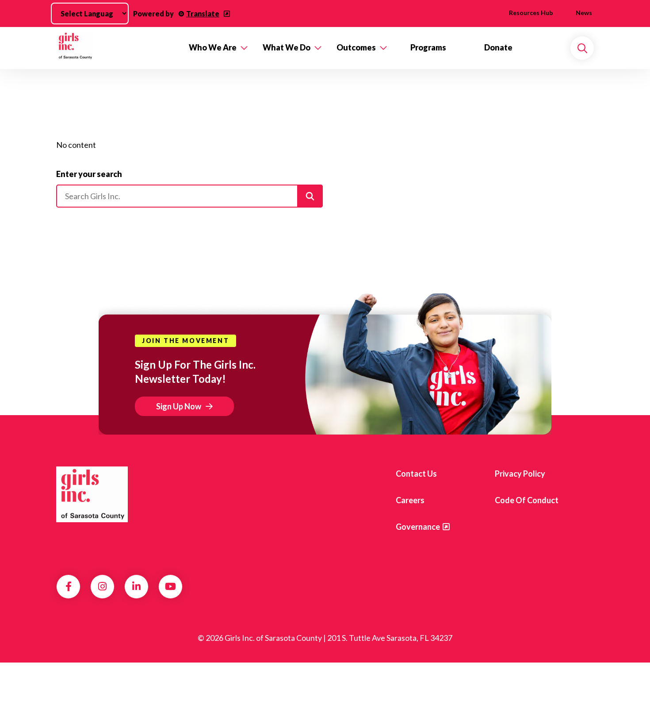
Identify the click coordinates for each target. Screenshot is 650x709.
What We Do (286, 47)
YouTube (170, 586)
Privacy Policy (520, 473)
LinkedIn (136, 586)
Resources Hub (531, 12)
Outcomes (356, 47)
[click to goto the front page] (92, 494)
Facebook (68, 586)
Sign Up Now (178, 406)
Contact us (416, 473)
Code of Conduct (526, 500)
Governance (418, 527)
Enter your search (89, 174)
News (584, 12)
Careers (410, 500)
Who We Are (213, 47)
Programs (428, 47)
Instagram (102, 586)
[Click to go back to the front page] (116, 48)
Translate (202, 13)
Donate (498, 47)
